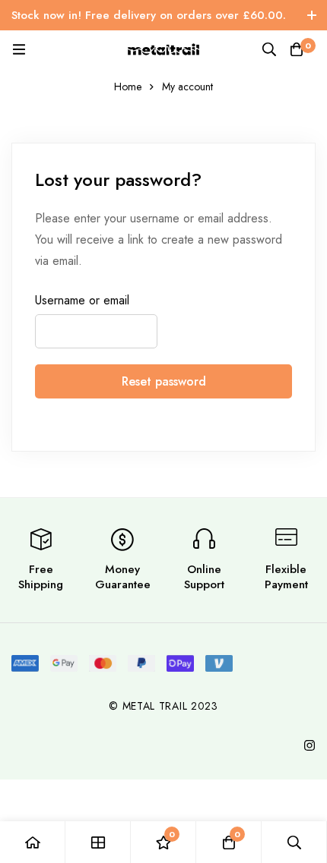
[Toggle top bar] (312, 15)
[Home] (32, 842)
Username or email (82, 300)
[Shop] (98, 842)
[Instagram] (309, 745)
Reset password (164, 381)
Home (127, 86)
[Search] (269, 49)
